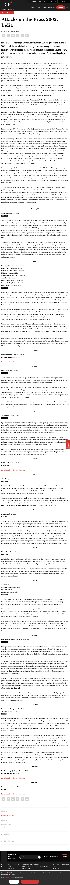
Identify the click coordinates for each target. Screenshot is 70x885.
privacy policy (9, 877)
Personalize (14, 881)
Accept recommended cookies (30, 881)
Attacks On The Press (7, 13)
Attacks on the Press (7, 815)
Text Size (7, 834)
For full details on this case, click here (13, 362)
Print (5, 828)
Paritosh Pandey (6, 824)
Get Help (60, 7)
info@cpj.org (65, 864)
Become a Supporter (50, 856)
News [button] (32, 7)
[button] (67, 1)
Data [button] (38, 7)
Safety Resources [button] (48, 7)
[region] (35, 877)
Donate (64, 856)
